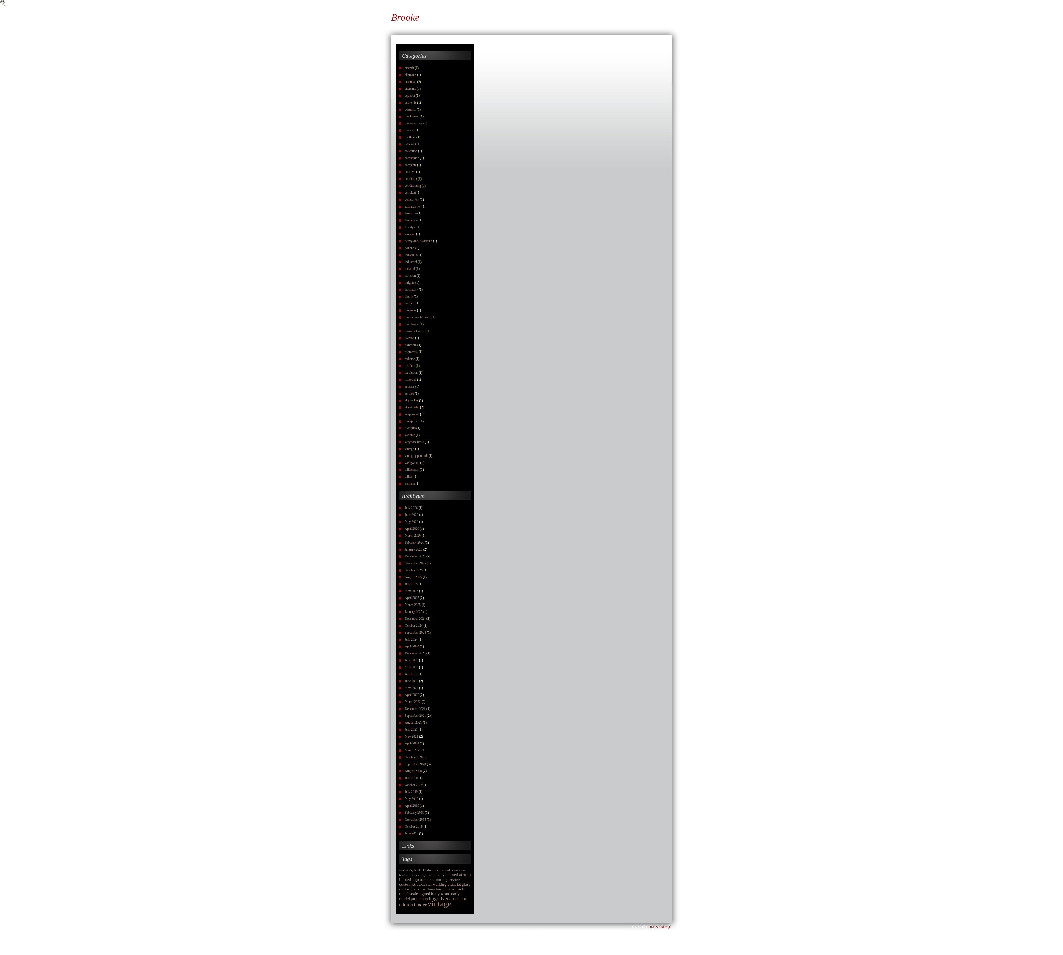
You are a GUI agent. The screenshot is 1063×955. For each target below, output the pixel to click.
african (465, 874)
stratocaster (412, 407)
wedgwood (412, 463)
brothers (410, 137)
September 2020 (415, 764)
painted (409, 338)
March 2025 (413, 605)
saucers (409, 386)
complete (410, 165)
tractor (425, 879)
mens (450, 889)
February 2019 (414, 813)
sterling (429, 898)
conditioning (413, 186)
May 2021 (411, 736)
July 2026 (411, 508)
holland (409, 248)
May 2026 (411, 522)
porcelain (411, 345)
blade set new (413, 123)
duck (421, 870)
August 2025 (413, 577)
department (412, 199)
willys (409, 476)
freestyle (410, 227)
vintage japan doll (416, 456)
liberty (409, 296)
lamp (440, 889)
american (410, 82)
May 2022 (411, 688)
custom (405, 884)
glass (466, 884)
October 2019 (414, 785)
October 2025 (414, 570)
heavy (441, 875)
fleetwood (411, 220)
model (404, 899)
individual (411, 255)
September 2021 (415, 716)
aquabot (410, 96)
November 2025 (415, 563)
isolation (410, 276)
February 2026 (414, 542)
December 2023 (415, 653)
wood (445, 894)
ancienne (410, 89)
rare (416, 875)
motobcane (412, 324)
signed (424, 894)
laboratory (411, 289)
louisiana (410, 310)
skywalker (411, 400)
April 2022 (412, 695)
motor (404, 889)
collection (411, 151)
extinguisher (413, 206)
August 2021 (413, 722)
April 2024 (412, 646)
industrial (411, 262)
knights (409, 283)
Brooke (405, 17)
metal (404, 894)
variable (410, 435)
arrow (410, 875)
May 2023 (411, 667)
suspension (412, 414)
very (423, 875)
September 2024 (415, 632)
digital (413, 870)
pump (416, 899)
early (455, 894)
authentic (410, 102)
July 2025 (411, 584)
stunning (439, 879)
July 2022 (411, 674)
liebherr (410, 303)
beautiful (410, 109)
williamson (412, 470)
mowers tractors (415, 331)
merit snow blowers (418, 317)
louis (437, 870)
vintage (409, 449)
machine (427, 889)
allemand (410, 75)
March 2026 (413, 535)
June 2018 (411, 833)
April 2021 (412, 743)
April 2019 (412, 806)
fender (420, 904)
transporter (412, 421)
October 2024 (414, 626)
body (435, 894)
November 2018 (415, 819)
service (409, 393)
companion (412, 158)
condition (411, 179)
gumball (410, 234)
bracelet (410, 130)
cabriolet (410, 144)
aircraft (409, 68)
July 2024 (411, 639)
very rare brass (414, 442)
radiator (410, 359)
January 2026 (413, 549)
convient (410, 192)
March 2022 (413, 702)
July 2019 (411, 792)
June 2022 (411, 681)
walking (440, 884)
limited (405, 879)
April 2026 (412, 529)
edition (406, 904)
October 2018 (414, 826)
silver (442, 898)
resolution (411, 373)
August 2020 (413, 771)
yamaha (410, 483)
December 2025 (415, 556)
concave (410, 172)
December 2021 (415, 709)
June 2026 (411, 515)
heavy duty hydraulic (418, 241)
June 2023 (411, 660)
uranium (410, 428)
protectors (411, 352)
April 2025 (412, 598)
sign (415, 879)
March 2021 (413, 750)
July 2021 (411, 729)
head (402, 875)
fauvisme (411, 213)
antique (404, 870)
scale (413, 894)
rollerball (410, 380)
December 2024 (415, 619)
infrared (410, 269)
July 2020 (411, 778)
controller (447, 870)
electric (431, 875)
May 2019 (411, 799)
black (415, 889)
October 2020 (414, 757)
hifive (429, 870)
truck (459, 889)
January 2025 (413, 612)
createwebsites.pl (660, 927)
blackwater (412, 116)
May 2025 (411, 591)
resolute (410, 366)
